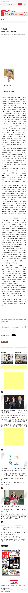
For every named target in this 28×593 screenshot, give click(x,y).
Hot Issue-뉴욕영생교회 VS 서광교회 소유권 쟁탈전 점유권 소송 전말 (14, 517)
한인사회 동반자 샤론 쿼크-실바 (11, 506)
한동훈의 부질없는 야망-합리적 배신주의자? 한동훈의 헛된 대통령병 (13, 416)
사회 (2, 487)
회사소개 (3, 585)
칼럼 (4, 26)
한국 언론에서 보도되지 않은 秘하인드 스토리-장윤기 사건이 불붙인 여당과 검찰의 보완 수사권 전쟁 (14, 426)
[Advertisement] (14, 367)
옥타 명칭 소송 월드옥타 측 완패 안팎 (12, 514)
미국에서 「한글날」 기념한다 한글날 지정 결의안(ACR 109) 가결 (7, 363)
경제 (2, 450)
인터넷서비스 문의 (13, 585)
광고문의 (7, 585)
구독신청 (24, 585)
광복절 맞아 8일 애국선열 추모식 (11, 537)
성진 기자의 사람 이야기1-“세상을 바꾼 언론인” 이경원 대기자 (21, 363)
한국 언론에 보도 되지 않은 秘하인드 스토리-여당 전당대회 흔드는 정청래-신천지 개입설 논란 (14, 421)
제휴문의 (20, 585)
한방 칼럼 (8, 26)
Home (2, 26)
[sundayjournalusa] (8, 10)
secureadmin (17, 34)
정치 (2, 392)
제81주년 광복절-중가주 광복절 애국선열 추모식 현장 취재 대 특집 (14, 533)
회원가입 (24, 4)
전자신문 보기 (4, 546)
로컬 (2, 522)
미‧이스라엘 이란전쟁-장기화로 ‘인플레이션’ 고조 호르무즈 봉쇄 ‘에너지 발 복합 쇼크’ (14, 475)
